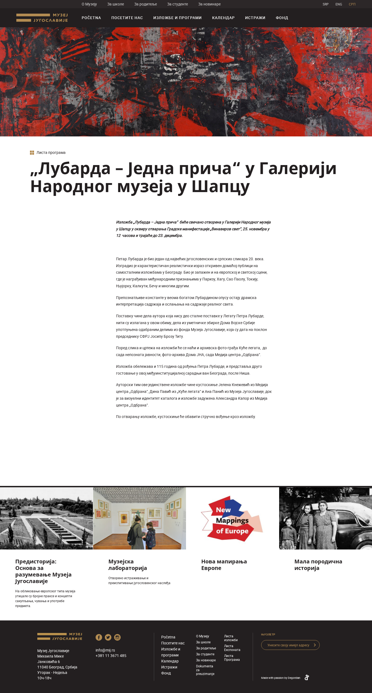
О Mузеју (89, 4)
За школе (115, 4)
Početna (91, 17)
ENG (339, 4)
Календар (223, 17)
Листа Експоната (232, 648)
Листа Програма (232, 657)
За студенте (177, 4)
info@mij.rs (105, 650)
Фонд (282, 17)
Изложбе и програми (177, 17)
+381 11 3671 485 (111, 655)
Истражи (255, 17)
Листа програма (51, 153)
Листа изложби (231, 638)
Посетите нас (127, 17)
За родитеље (145, 4)
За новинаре (209, 4)
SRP (326, 4)
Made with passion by (280, 678)
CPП (352, 4)
